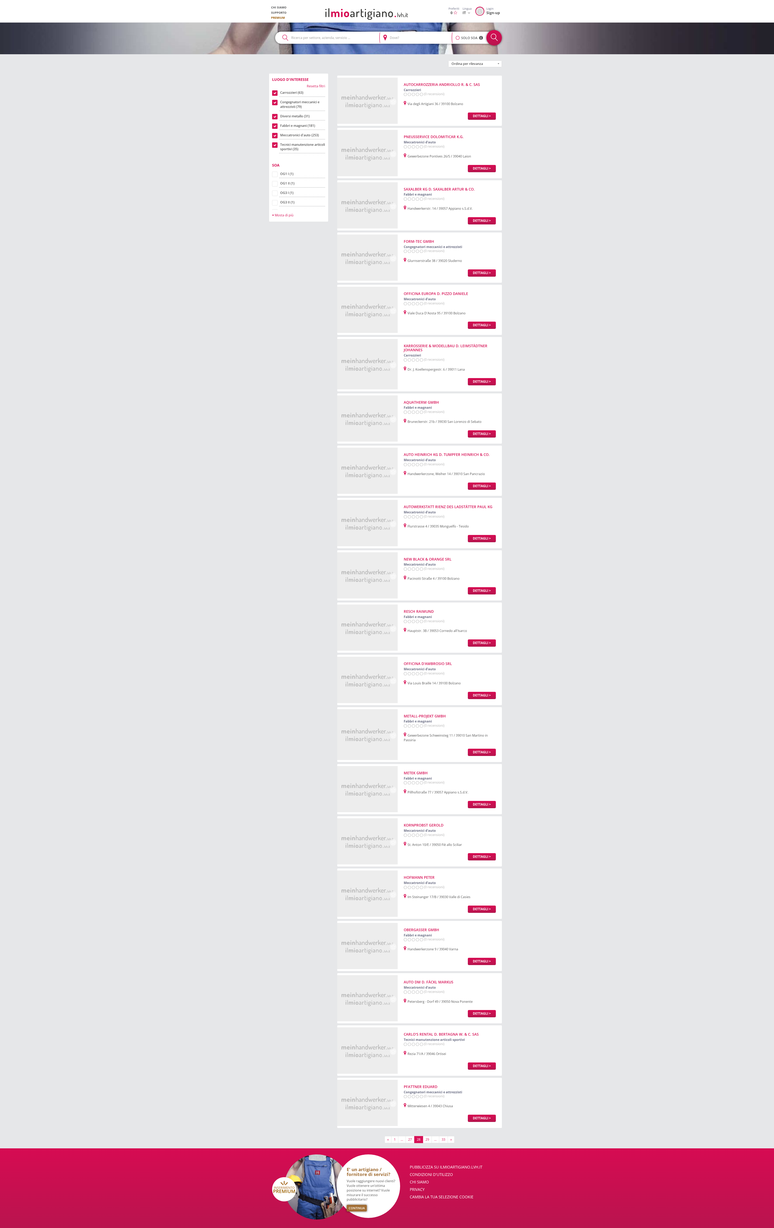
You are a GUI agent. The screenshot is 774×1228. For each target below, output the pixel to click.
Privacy (417, 1189)
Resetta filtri (316, 86)
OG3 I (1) (286, 193)
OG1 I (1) (286, 174)
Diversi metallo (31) (295, 116)
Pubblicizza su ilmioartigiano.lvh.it (446, 1167)
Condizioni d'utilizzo (431, 1174)
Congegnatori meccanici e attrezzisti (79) (299, 104)
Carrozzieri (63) (291, 92)
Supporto (278, 13)
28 (418, 1139)
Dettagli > (482, 116)
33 (443, 1139)
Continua (357, 1208)
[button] (458, 36)
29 (427, 1139)
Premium (278, 18)
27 (410, 1139)
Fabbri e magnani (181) (297, 125)
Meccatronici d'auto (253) (299, 135)
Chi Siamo (419, 1182)
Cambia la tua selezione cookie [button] (441, 1197)
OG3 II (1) (287, 202)
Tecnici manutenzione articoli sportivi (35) (302, 146)
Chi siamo (278, 7)
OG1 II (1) (287, 183)
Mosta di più (283, 215)
